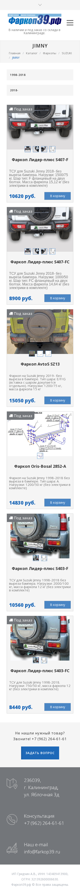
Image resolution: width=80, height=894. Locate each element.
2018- (14, 90)
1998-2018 (18, 75)
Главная (14, 53)
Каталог (31, 53)
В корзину (57, 196)
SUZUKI (67, 53)
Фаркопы (49, 53)
